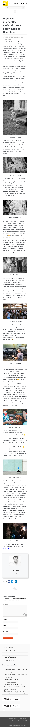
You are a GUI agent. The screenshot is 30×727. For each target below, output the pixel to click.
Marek (5, 673)
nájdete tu (6, 548)
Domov (13, 720)
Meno (5, 619)
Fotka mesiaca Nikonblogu (10, 37)
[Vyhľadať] (23, 8)
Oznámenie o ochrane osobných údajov (17, 725)
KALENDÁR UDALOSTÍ (10, 657)
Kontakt (25, 720)
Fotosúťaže (20, 37)
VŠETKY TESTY (8, 648)
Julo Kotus (15, 570)
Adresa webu (6, 631)
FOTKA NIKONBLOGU (10, 654)
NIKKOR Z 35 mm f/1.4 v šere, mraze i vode (16, 670)
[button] (15, 11)
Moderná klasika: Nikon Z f (11, 679)
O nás (19, 720)
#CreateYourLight (9, 660)
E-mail (5, 625)
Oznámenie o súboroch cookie (20, 723)
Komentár (6, 604)
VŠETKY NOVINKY (9, 651)
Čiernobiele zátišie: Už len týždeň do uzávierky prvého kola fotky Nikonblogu (14, 685)
